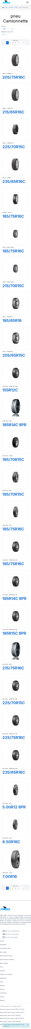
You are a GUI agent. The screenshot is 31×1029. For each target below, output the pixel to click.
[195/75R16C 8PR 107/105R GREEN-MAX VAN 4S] (15, 512)
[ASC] (12, 28)
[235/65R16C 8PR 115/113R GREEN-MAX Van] (15, 755)
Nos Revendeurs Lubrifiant (7, 959)
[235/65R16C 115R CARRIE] (15, 164)
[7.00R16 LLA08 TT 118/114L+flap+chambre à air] (15, 859)
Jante (1, 981)
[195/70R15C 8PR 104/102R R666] (15, 477)
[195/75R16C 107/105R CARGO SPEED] (15, 233)
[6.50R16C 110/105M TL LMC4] (15, 824)
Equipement (3, 978)
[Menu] (27, 2)
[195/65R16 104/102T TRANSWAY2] (15, 303)
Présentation (3, 944)
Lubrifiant (2, 970)
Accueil (2, 941)
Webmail (2, 1000)
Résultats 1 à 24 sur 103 (7, 31)
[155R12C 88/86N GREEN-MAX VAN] (15, 373)
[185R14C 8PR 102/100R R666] (15, 407)
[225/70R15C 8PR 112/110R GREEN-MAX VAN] (15, 685)
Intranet (2, 996)
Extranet (2, 989)
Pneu (1, 967)
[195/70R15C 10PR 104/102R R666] (15, 442)
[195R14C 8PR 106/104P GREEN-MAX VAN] (15, 581)
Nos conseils (3, 952)
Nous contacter (4, 963)
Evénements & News (5, 948)
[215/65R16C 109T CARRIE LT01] (15, 94)
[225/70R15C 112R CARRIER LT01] (15, 129)
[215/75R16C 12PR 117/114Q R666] (15, 651)
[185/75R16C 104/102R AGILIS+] (15, 199)
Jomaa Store (3, 993)
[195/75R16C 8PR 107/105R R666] (15, 546)
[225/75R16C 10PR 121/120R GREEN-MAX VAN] (15, 720)
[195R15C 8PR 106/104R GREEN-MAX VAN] (15, 616)
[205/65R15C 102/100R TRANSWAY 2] (15, 338)
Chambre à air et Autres (6, 974)
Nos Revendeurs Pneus (6, 955)
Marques (2, 985)
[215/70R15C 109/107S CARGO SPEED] (15, 268)
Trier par (3, 26)
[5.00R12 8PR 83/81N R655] (15, 790)
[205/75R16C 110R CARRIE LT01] (15, 60)
